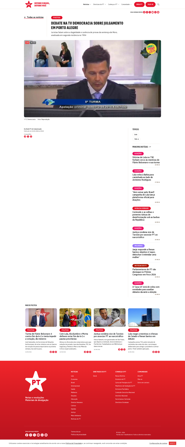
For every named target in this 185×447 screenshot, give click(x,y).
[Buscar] (158, 4)
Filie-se (150, 4)
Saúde (73, 389)
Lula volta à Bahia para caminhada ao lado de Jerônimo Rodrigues (143, 177)
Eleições (138, 153)
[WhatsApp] (155, 12)
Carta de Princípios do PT (123, 382)
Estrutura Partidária (122, 389)
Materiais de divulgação (36, 400)
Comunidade (143, 372)
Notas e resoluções (34, 397)
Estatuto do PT (120, 379)
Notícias (74, 372)
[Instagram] (147, 12)
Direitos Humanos (77, 402)
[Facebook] (144, 12)
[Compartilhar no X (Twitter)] (28, 136)
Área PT (139, 4)
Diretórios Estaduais (122, 402)
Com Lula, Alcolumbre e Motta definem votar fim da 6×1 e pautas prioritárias (74, 336)
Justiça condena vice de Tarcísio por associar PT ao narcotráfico (145, 234)
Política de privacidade (78, 434)
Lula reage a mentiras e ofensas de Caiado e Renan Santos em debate (143, 336)
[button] (87, 4)
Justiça (73, 412)
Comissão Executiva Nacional (125, 392)
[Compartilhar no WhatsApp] (31, 136)
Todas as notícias (34, 17)
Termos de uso (76, 432)
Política (30, 330)
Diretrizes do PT (99, 372)
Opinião (73, 409)
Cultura (73, 405)
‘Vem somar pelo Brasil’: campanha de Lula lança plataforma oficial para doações (143, 196)
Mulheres (138, 246)
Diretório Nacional (121, 396)
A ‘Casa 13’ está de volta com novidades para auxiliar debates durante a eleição (145, 289)
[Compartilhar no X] (53, 352)
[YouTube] (152, 12)
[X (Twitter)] (150, 12)
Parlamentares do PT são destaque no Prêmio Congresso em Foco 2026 (144, 272)
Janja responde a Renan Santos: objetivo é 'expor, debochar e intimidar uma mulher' (144, 253)
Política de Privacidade (74, 443)
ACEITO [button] (172, 443)
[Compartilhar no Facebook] (25, 136)
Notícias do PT (141, 266)
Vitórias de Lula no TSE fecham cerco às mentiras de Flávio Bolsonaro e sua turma (146, 160)
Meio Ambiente (76, 415)
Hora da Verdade (142, 208)
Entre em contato (143, 382)
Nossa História (120, 376)
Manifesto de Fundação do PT (125, 386)
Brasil (73, 382)
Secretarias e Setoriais (122, 399)
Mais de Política (31, 305)
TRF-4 (136, 139)
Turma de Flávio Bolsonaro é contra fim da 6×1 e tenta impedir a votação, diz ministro (40, 336)
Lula (135, 134)
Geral (95, 376)
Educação (74, 399)
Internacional (75, 386)
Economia (74, 379)
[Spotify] (158, 12)
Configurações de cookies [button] (158, 443)
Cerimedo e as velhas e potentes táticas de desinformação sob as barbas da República (146, 216)
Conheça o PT (120, 372)
